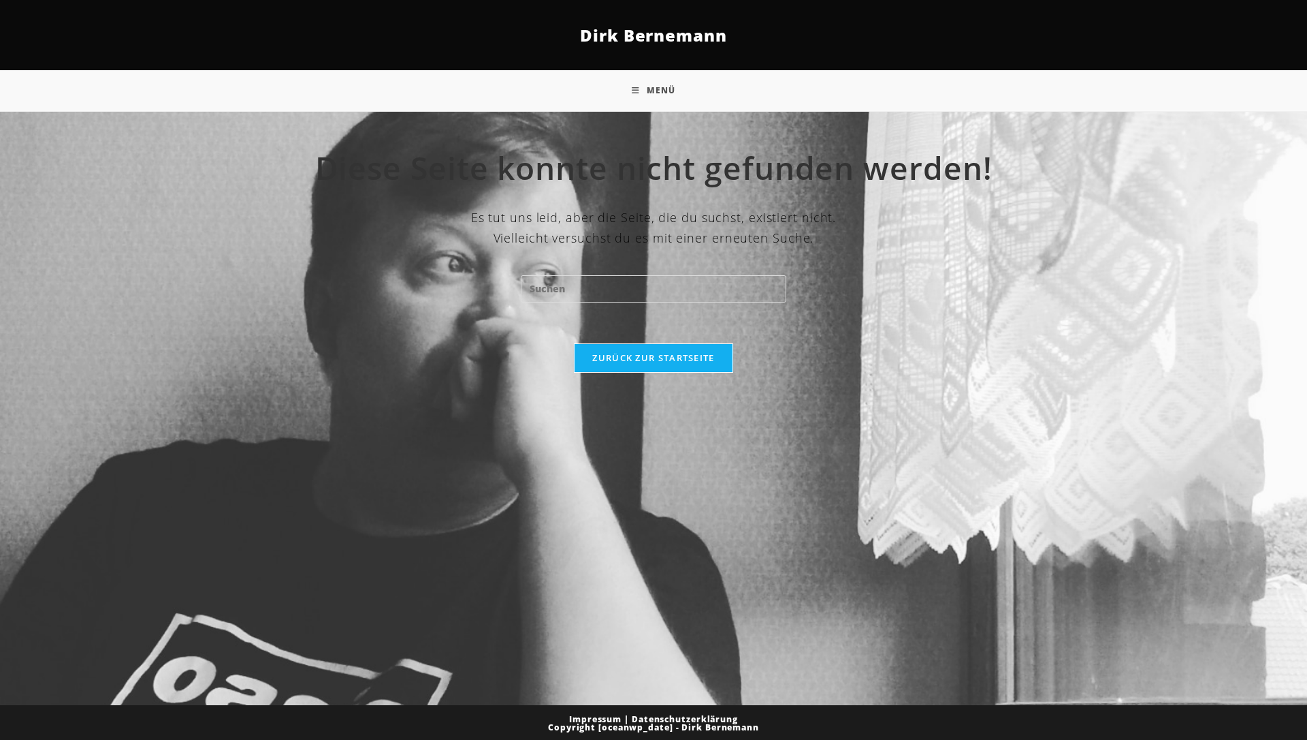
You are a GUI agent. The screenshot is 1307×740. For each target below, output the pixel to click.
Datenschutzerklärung (685, 719)
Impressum (595, 719)
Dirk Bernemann (653, 35)
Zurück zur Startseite (653, 358)
